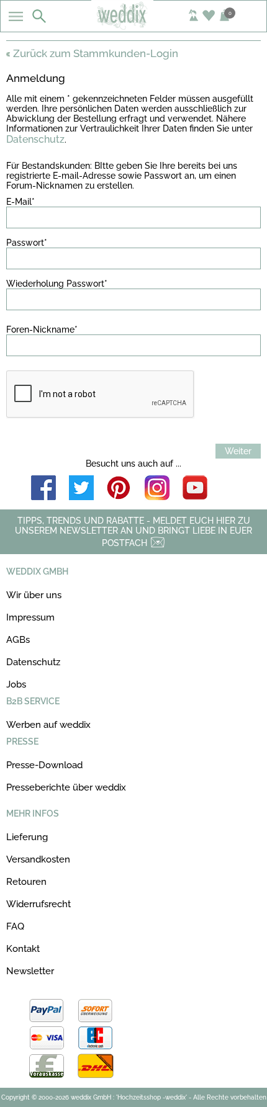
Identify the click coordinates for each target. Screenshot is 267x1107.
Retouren (26, 881)
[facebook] (43, 489)
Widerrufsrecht (38, 904)
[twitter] (81, 489)
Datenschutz (35, 139)
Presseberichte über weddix (66, 787)
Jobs (16, 684)
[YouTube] (195, 489)
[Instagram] (157, 489)
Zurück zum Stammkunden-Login (95, 53)
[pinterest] (119, 489)
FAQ (15, 926)
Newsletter (30, 971)
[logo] (133, 26)
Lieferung (27, 837)
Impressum (30, 617)
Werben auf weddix (48, 724)
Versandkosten (38, 859)
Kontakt (23, 948)
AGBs (18, 639)
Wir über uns (33, 595)
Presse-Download (44, 765)
